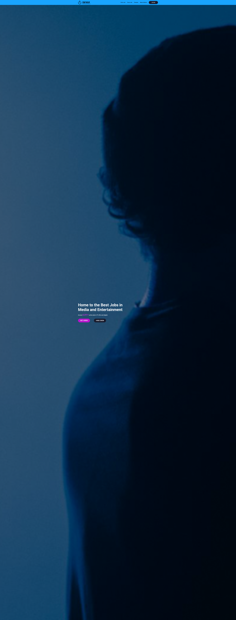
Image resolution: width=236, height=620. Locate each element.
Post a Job (129, 2)
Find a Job (123, 2)
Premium (136, 2)
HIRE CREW (100, 320)
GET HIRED (84, 320)
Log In (153, 2)
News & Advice (143, 2)
